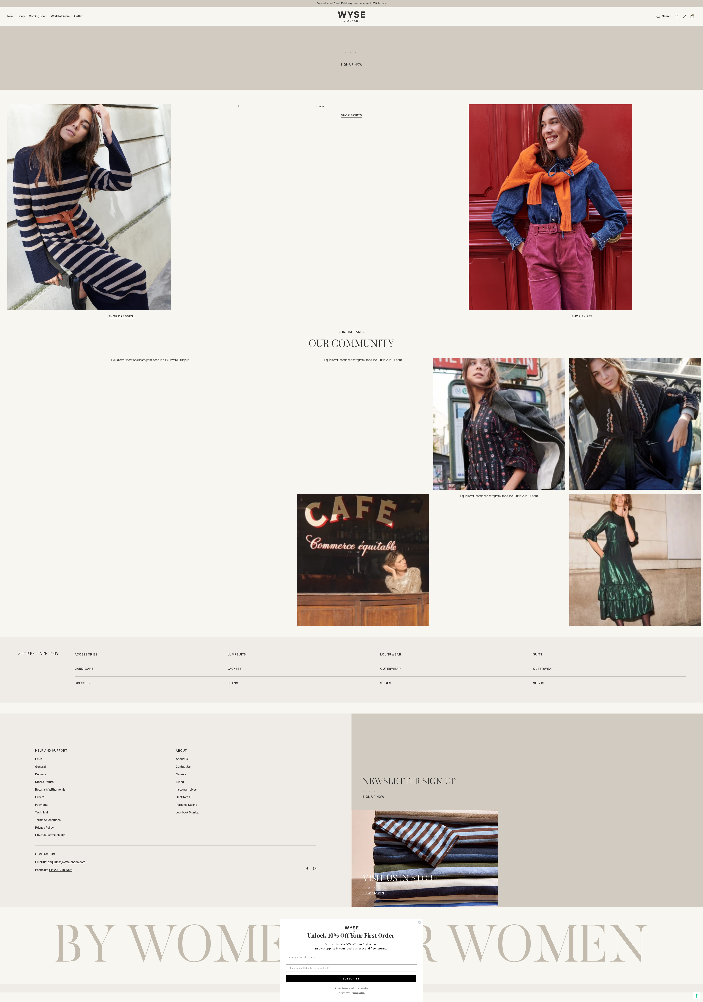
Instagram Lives (186, 789)
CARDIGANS (84, 669)
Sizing (180, 782)
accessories (86, 654)
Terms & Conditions (48, 820)
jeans (233, 683)
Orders (39, 797)
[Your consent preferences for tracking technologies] (696, 995)
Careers (181, 774)
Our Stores (183, 797)
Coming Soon (38, 16)
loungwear (390, 654)
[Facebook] (307, 869)
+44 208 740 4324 (60, 870)
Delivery (40, 774)
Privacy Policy (44, 827)
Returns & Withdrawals (50, 789)
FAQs (38, 759)
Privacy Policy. (358, 993)
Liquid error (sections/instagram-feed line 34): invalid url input (363, 360)
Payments (41, 805)
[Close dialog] (419, 922)
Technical (41, 812)
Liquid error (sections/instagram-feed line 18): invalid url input (150, 360)
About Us (182, 759)
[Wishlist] (677, 16)
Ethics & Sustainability (50, 835)
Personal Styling (186, 805)
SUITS (537, 654)
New (10, 16)
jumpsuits (237, 654)
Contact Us (183, 767)
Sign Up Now (373, 797)
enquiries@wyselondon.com (66, 862)
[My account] (684, 16)
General (40, 767)
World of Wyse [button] (60, 16)
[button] (663, 16)
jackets (235, 669)
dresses (82, 683)
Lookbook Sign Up (187, 812)
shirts (539, 683)
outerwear (390, 669)
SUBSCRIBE (351, 978)
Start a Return (44, 782)
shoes (385, 683)
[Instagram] (499, 424)
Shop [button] (21, 16)
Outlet (78, 16)
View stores (373, 893)
